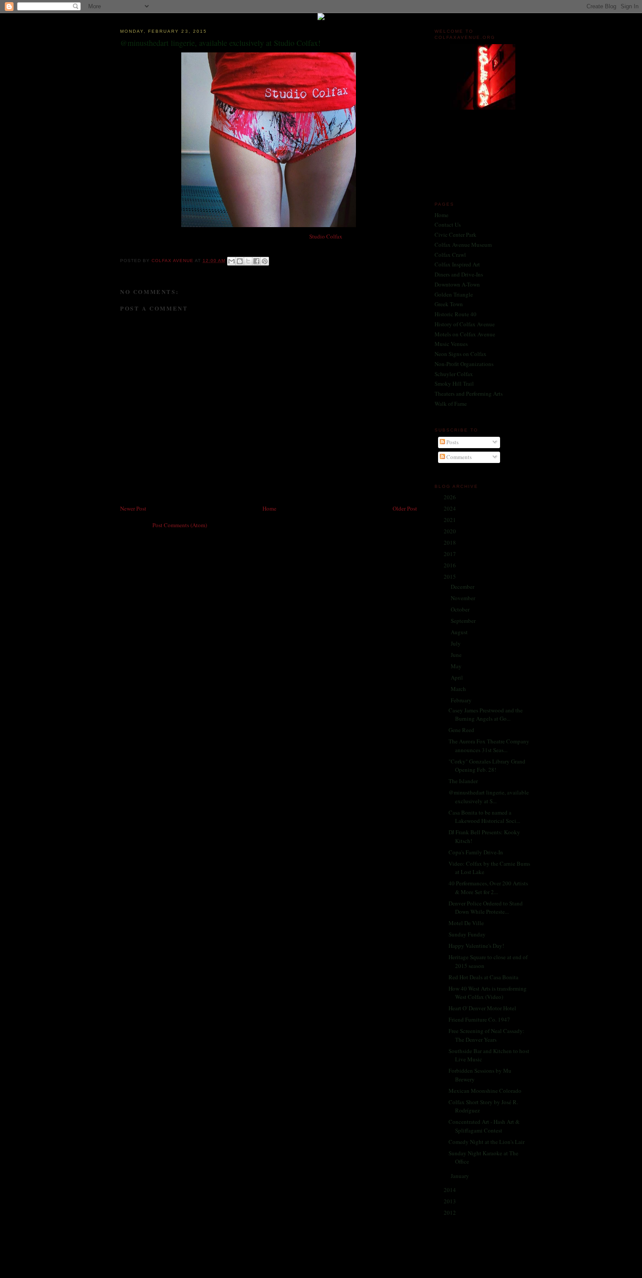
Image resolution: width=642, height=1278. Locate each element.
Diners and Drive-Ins (459, 274)
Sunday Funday (467, 934)
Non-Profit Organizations (464, 364)
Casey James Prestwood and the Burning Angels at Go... (486, 714)
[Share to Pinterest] (264, 261)
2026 (450, 497)
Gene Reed (461, 730)
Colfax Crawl (450, 255)
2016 (450, 565)
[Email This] (231, 261)
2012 (450, 1212)
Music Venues (451, 344)
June (457, 655)
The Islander (463, 781)
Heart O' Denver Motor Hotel (482, 1008)
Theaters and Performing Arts (469, 393)
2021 (450, 520)
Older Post (405, 508)
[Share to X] (248, 261)
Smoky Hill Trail (454, 383)
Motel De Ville (466, 923)
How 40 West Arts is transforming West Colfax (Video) (488, 992)
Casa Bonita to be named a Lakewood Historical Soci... (484, 816)
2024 (450, 508)
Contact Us (448, 224)
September (464, 621)
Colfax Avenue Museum (463, 245)
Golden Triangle (454, 294)
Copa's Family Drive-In (476, 852)
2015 (450, 576)
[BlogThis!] (239, 261)
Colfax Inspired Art (457, 264)
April (457, 677)
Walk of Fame (451, 404)
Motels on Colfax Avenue (465, 334)
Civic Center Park (455, 234)
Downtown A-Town (457, 284)
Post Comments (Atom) (179, 525)
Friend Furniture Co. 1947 (479, 1019)
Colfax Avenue (173, 260)
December (463, 587)
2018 (450, 542)
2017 (450, 554)
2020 (450, 531)
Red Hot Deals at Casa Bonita (483, 977)
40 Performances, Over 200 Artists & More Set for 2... (488, 887)
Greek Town (449, 304)
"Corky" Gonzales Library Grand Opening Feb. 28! (487, 765)
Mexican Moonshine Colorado (485, 1091)
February (462, 700)
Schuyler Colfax (454, 374)
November (463, 598)
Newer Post (133, 508)
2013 (450, 1201)
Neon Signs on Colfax (461, 354)
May (457, 666)
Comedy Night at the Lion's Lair (487, 1142)
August (460, 632)
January (460, 1176)
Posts (452, 442)
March (459, 689)
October (461, 609)
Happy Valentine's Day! (476, 946)
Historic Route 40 (455, 314)
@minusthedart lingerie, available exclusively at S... (489, 796)
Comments (458, 457)
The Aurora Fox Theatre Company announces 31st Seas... (489, 745)
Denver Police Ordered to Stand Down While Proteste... (486, 907)
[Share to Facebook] (256, 261)
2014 (450, 1190)
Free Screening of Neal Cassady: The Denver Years (487, 1035)
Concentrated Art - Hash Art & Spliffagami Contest (484, 1126)
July (456, 643)
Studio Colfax (325, 236)
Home (269, 508)
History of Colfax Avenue (465, 324)
